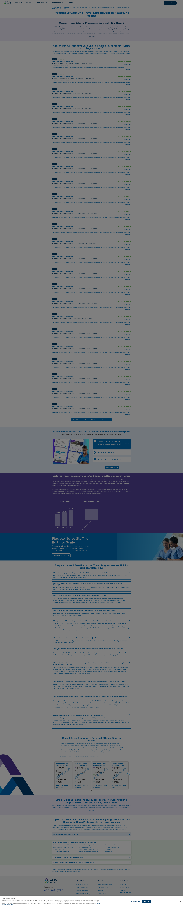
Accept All (146, 901)
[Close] (180, 901)
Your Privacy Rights (135, 901)
